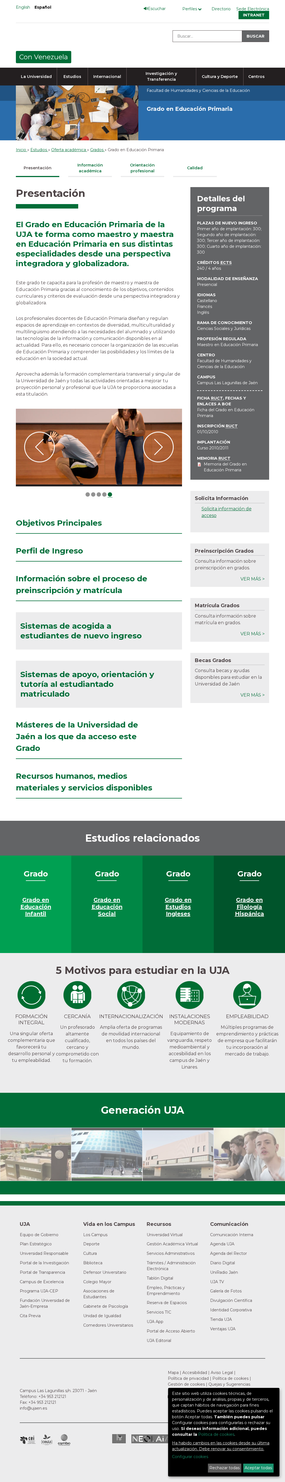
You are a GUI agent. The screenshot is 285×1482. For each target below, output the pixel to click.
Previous (39, 448)
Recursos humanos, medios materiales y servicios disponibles (84, 781)
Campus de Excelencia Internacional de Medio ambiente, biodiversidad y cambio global (64, 1440)
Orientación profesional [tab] (142, 168)
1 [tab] (87, 495)
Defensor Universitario (104, 1272)
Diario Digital (222, 1262)
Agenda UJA (222, 1243)
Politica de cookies (216, 1434)
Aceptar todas (258, 1467)
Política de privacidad (188, 1378)
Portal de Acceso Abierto (171, 1331)
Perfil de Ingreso (49, 550)
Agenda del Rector (228, 1253)
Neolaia (151, 1438)
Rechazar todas (224, 1467)
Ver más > (252, 579)
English (23, 7)
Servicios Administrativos (171, 1253)
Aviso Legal (222, 1372)
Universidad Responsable (44, 1253)
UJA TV (217, 1281)
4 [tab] (104, 495)
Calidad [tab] (195, 167)
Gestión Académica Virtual (172, 1243)
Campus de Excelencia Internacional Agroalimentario (46, 1440)
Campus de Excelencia (42, 1281)
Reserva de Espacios (167, 1302)
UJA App (155, 1321)
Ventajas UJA (222, 1328)
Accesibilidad (194, 1372)
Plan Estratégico (36, 1243)
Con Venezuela (43, 57)
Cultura (90, 1253)
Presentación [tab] (37, 167)
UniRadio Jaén (224, 1272)
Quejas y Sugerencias (229, 1384)
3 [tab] (99, 495)
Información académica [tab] (90, 168)
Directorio (221, 8)
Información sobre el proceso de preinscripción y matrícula (81, 584)
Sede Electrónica (252, 8)
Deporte (91, 1243)
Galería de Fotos (226, 1291)
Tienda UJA (221, 1319)
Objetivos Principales (59, 523)
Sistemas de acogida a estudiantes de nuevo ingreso (81, 630)
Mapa (173, 1372)
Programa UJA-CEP (39, 1291)
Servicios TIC (159, 1312)
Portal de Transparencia (42, 1272)
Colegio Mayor (97, 1281)
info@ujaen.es (33, 1408)
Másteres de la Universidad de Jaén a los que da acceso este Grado (77, 736)
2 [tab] (93, 495)
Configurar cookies (190, 1456)
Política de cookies (230, 1378)
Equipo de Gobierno (39, 1234)
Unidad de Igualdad (102, 1315)
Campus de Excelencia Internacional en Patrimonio (28, 1440)
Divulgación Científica (231, 1300)
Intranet (254, 15)
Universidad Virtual (165, 1234)
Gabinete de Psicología (105, 1306)
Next (158, 448)
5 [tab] (110, 495)
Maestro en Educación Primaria (227, 344)
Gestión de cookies (186, 1384)
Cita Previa (30, 1315)
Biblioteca (92, 1262)
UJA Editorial (159, 1340)
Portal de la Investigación (44, 1262)
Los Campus (95, 1234)
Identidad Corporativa (231, 1309)
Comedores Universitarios (108, 1325)
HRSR (119, 1438)
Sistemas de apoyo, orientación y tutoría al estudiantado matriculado (87, 684)
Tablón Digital (160, 1278)
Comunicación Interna (231, 1234)
